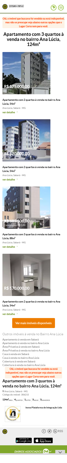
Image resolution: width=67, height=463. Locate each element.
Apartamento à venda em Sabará (20, 339)
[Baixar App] (24, 443)
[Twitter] (49, 432)
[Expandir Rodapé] (33, 452)
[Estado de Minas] (16, 6)
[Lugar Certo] (4, 431)
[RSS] (58, 432)
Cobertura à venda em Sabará (18, 361)
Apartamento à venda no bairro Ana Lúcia (25, 343)
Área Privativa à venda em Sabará (21, 346)
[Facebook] (44, 432)
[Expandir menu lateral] (61, 7)
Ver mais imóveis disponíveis (33, 323)
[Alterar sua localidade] (53, 7)
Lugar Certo (4, 6)
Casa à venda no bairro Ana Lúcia (20, 357)
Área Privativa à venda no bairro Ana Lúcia (26, 350)
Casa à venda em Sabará (15, 354)
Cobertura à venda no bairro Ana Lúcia (23, 365)
